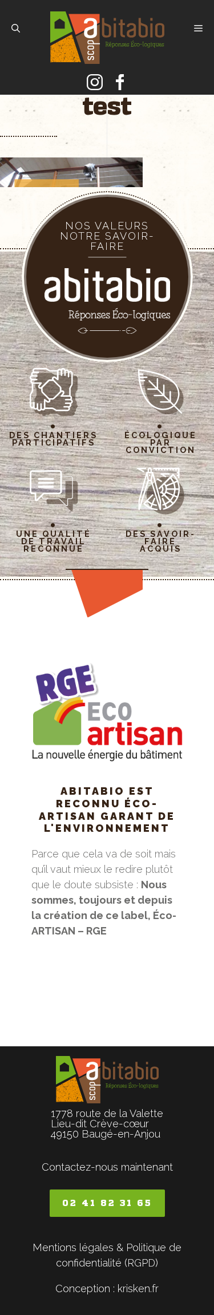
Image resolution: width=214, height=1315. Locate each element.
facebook (119, 82)
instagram (94, 82)
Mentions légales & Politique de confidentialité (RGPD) (107, 1255)
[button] (15, 28)
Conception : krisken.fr (107, 1288)
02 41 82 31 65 (107, 1202)
